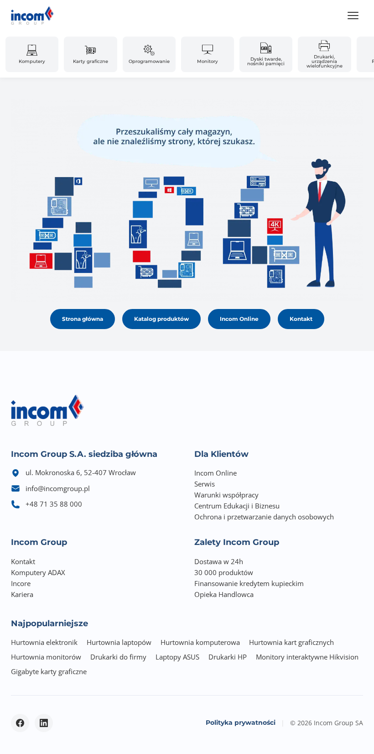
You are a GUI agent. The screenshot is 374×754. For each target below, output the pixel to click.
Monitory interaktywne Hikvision (307, 656)
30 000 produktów (223, 572)
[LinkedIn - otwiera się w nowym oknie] (44, 723)
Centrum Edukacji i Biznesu (237, 505)
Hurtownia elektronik (44, 642)
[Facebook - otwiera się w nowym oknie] (20, 723)
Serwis (204, 483)
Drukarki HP (227, 656)
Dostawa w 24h (218, 561)
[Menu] (353, 15)
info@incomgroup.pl (58, 488)
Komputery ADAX (38, 572)
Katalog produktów (161, 318)
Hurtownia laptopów (119, 642)
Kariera (22, 594)
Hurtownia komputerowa (200, 642)
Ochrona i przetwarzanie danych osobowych (264, 516)
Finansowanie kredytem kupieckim (249, 583)
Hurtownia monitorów (46, 656)
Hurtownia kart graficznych (291, 642)
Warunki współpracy (226, 494)
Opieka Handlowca (224, 594)
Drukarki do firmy (118, 656)
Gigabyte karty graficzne (49, 671)
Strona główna (82, 318)
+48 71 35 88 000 (54, 503)
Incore (21, 583)
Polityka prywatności (240, 722)
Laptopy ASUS (177, 656)
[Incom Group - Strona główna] (32, 15)
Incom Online (239, 318)
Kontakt (301, 318)
